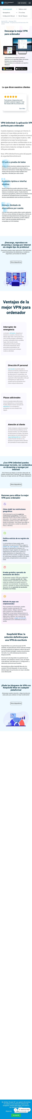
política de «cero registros (10, 546)
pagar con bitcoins (20, 618)
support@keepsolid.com (14, 437)
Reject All (9, 1111)
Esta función (11, 369)
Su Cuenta (23, 3)
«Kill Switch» (12, 333)
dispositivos (6, 406)
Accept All (16, 1115)
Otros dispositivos (16, 262)
